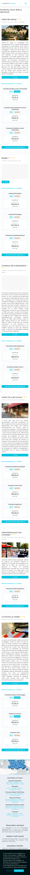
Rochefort (9, 782)
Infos (15, 77)
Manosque (9, 794)
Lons (21, 782)
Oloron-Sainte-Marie (12, 784)
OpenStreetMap (16, 774)
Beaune (7, 806)
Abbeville (15, 802)
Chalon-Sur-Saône (11, 808)
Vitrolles (17, 795)
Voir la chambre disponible (14, 606)
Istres (12, 795)
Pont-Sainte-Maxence (12, 801)
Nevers (22, 806)
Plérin (9, 788)
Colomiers (15, 813)
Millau (9, 813)
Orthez (22, 784)
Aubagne (20, 794)
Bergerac (16, 782)
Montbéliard (15, 806)
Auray (18, 789)
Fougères (13, 789)
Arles (15, 794)
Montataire (21, 799)
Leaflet (10, 774)
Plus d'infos (9, 870)
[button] (21, 766)
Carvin (22, 801)
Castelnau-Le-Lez (18, 815)
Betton (20, 788)
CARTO (28, 774)
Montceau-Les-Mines (18, 808)
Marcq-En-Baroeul (11, 799)
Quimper (14, 788)
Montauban (15, 816)
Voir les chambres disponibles (14, 147)
